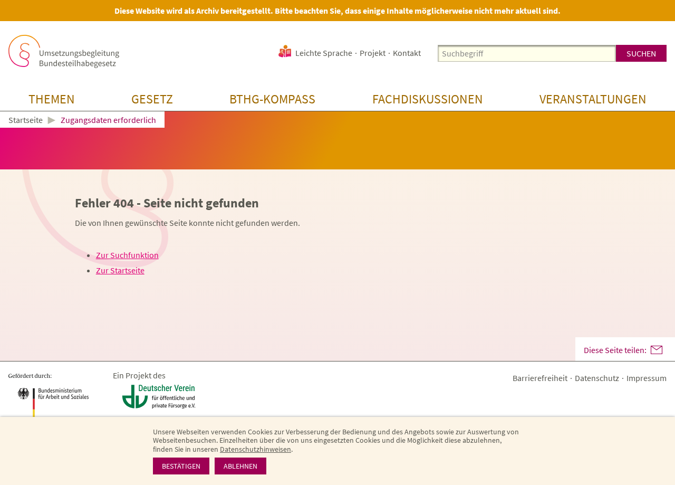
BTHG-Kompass (272, 99)
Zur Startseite (120, 270)
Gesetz (152, 99)
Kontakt (407, 52)
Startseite (25, 120)
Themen (51, 99)
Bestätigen (181, 466)
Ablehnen (240, 466)
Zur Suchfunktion (127, 255)
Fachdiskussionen (427, 99)
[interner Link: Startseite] (64, 51)
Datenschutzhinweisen (255, 449)
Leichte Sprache (323, 52)
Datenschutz (597, 378)
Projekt (372, 52)
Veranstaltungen (593, 99)
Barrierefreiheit (540, 378)
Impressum (646, 378)
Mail (656, 350)
